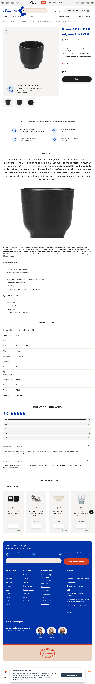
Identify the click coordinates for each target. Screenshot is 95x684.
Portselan (19, 356)
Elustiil (8, 597)
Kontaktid (45, 604)
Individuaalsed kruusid (25, 330)
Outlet (8, 604)
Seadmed (9, 586)
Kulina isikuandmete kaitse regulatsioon (51, 599)
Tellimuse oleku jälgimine (76, 605)
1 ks (17, 372)
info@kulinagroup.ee (18, 628)
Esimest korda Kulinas (75, 586)
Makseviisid (45, 587)
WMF (25, 575)
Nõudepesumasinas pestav (26, 385)
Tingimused (45, 594)
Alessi (25, 578)
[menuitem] (6, 16)
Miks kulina (71, 609)
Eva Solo (26, 601)
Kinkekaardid (72, 582)
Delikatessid (10, 582)
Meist (69, 612)
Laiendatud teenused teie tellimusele (51, 582)
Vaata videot (22, 92)
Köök (8, 575)
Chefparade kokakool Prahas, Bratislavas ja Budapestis (78, 600)
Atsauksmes (71, 575)
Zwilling (26, 593)
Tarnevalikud (46, 590)
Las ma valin (17, 679)
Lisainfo (47, 677)
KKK (68, 590)
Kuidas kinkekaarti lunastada (78, 578)
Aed (7, 590)
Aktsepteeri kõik (71, 675)
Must (18, 351)
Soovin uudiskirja (76, 561)
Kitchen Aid (27, 586)
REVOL (18, 390)
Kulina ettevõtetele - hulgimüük (75, 594)
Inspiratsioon (65, 16)
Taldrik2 (19, 379)
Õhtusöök (9, 578)
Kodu (8, 601)
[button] (14, 526)
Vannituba (9, 593)
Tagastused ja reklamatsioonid (47, 576)
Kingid (89, 16)
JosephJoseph (28, 590)
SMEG (25, 582)
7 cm (18, 367)
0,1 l (17, 361)
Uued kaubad (78, 16)
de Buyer (26, 597)
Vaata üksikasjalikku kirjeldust (78, 56)
